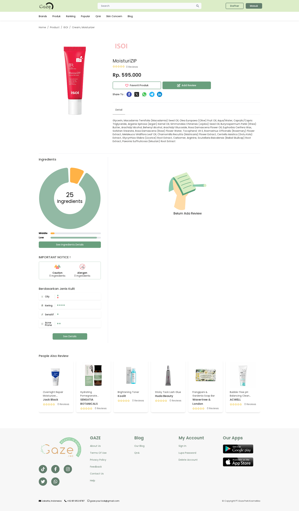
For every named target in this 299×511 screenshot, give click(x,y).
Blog (130, 16)
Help (92, 480)
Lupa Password (187, 453)
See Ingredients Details (70, 244)
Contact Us (97, 473)
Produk (56, 16)
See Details (69, 336)
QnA (98, 16)
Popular (85, 16)
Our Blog (139, 446)
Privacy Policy (98, 459)
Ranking (70, 16)
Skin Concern (114, 16)
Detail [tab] (118, 109)
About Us (95, 446)
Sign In (182, 446)
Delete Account (188, 459)
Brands (43, 16)
